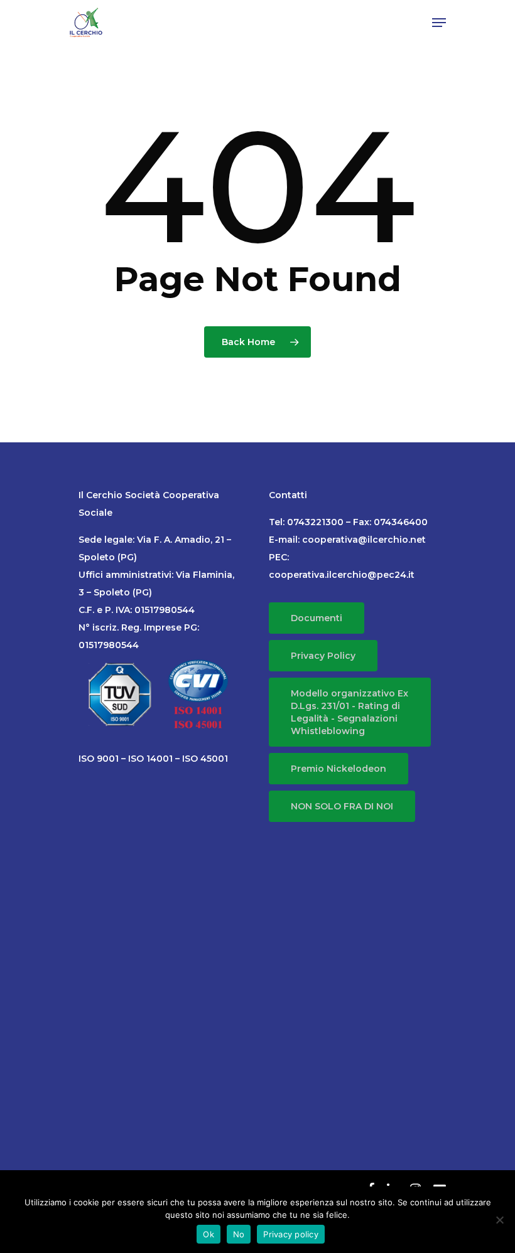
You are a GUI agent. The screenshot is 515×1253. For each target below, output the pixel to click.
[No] (499, 1219)
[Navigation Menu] (439, 22)
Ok (208, 1234)
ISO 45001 (205, 758)
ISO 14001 (150, 758)
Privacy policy (290, 1234)
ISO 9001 (99, 758)
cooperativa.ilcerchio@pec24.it (342, 574)
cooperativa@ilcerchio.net (364, 539)
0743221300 (315, 522)
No (239, 1234)
